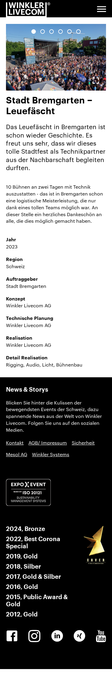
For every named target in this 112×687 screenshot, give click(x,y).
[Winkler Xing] (79, 636)
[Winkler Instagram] (34, 636)
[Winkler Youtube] (101, 636)
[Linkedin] (57, 636)
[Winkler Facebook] (12, 636)
